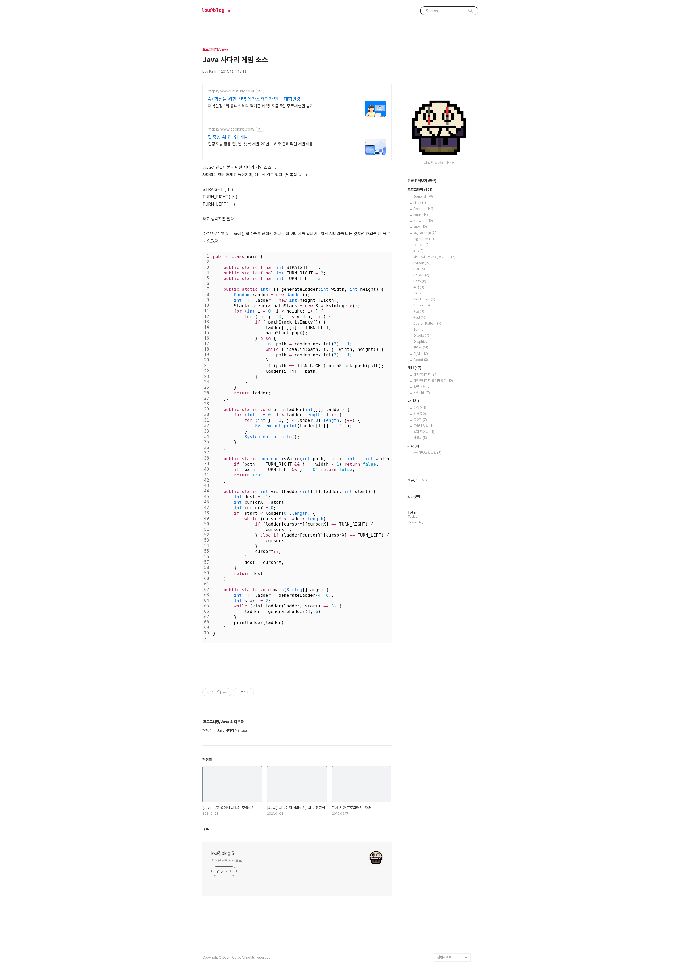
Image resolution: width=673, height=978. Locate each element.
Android (423, 209)
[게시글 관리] (225, 692)
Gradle (421, 335)
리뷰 (419, 414)
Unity (419, 281)
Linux (420, 203)
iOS (418, 251)
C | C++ (421, 245)
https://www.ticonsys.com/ (231, 129)
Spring (420, 329)
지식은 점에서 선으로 (226, 860)
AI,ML (420, 354)
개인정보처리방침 (427, 453)
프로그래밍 (419, 190)
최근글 (412, 480)
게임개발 (421, 393)
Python (421, 263)
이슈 (419, 408)
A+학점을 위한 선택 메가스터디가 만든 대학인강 (254, 99)
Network (423, 221)
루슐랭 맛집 (424, 426)
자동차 (420, 438)
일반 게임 (422, 387)
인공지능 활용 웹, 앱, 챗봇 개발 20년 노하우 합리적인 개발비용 (260, 144)
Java (420, 227)
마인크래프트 (425, 375)
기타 (413, 446)
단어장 (420, 348)
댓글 (205, 830)
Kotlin (420, 215)
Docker (421, 305)
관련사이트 (444, 957)
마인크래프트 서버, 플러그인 (434, 257)
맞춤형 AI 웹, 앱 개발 (228, 137)
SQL (419, 269)
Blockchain (424, 299)
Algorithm (423, 239)
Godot (420, 360)
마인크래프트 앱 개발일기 (433, 381)
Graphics (422, 342)
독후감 (420, 420)
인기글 (427, 480)
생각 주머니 (423, 432)
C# (417, 293)
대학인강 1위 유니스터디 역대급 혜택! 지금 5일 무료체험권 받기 (261, 105)
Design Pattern (427, 323)
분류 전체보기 (421, 181)
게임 (414, 368)
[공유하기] (219, 692)
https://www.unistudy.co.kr (231, 91)
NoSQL (421, 275)
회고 (418, 311)
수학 (418, 287)
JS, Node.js (425, 233)
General (423, 197)
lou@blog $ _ (218, 10)
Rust (419, 317)
